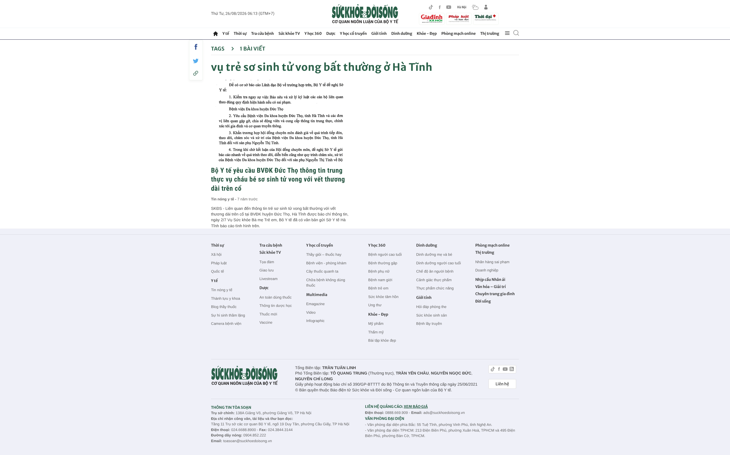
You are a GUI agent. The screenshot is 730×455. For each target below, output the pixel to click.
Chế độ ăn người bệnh (434, 271)
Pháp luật (219, 263)
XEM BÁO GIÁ (416, 406)
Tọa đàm (266, 262)
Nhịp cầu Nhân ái (490, 279)
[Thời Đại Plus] (486, 18)
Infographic (315, 321)
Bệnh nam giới (380, 280)
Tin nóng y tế (221, 290)
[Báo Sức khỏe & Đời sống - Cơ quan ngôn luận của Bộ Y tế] (365, 14)
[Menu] (507, 33)
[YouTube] (448, 7)
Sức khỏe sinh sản (431, 315)
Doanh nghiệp (486, 270)
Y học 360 (313, 33)
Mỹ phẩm (375, 323)
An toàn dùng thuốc (275, 297)
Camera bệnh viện (226, 323)
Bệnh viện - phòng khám (326, 263)
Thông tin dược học (275, 305)
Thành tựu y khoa (225, 298)
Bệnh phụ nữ (379, 271)
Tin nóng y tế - (224, 199)
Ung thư (375, 305)
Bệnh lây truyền (429, 323)
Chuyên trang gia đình (495, 294)
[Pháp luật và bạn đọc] (459, 19)
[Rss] (511, 370)
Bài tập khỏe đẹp (382, 340)
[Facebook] (440, 7)
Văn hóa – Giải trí (490, 287)
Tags (218, 48)
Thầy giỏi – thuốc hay (324, 254)
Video (311, 312)
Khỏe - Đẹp (427, 33)
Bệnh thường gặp (382, 263)
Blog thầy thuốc (224, 307)
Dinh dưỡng (401, 33)
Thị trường (489, 33)
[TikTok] (431, 7)
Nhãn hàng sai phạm (492, 262)
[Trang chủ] (215, 33)
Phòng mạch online (458, 33)
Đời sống (483, 301)
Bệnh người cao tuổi (385, 254)
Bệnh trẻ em (378, 288)
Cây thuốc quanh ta (322, 271)
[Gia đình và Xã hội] (432, 19)
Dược (330, 33)
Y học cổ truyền (353, 33)
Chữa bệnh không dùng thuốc (325, 283)
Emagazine (315, 304)
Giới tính (379, 33)
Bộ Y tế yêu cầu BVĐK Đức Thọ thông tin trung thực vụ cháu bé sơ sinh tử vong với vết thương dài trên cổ (278, 179)
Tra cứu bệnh (262, 33)
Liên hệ (502, 383)
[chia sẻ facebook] (195, 47)
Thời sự (240, 33)
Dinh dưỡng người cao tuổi (438, 263)
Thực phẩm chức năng (435, 288)
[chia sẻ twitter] (195, 61)
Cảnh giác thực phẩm (433, 280)
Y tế (225, 33)
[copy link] (195, 73)
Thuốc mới (268, 314)
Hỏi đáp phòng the (431, 307)
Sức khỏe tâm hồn (383, 297)
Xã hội (216, 254)
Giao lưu (266, 270)
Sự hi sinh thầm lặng (228, 315)
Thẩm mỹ (376, 332)
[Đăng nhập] (486, 7)
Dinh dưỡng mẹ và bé (434, 254)
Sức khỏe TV (289, 33)
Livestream (268, 279)
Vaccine (265, 322)
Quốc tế (217, 271)
